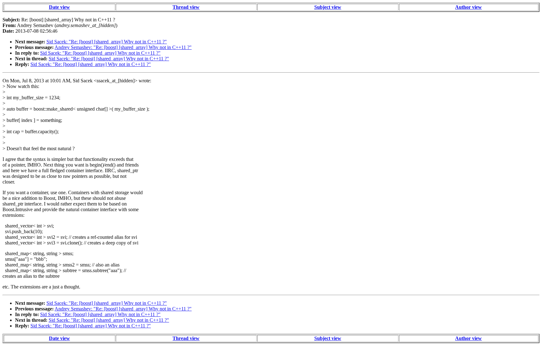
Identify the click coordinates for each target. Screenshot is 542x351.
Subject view (327, 7)
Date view (59, 7)
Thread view (186, 7)
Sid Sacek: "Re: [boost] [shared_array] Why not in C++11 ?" (106, 41)
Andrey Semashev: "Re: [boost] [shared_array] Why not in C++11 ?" (123, 47)
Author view (468, 7)
